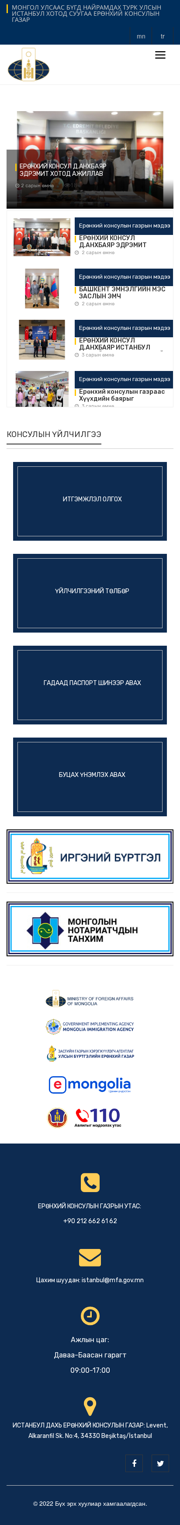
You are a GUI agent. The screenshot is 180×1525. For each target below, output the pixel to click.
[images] (42, 238)
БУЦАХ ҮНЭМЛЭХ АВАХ (92, 774)
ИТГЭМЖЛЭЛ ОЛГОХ (92, 499)
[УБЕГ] (90, 855)
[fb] (134, 1463)
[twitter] (160, 1463)
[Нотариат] (90, 927)
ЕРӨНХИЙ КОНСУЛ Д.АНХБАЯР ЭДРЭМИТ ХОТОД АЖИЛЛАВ (63, 170)
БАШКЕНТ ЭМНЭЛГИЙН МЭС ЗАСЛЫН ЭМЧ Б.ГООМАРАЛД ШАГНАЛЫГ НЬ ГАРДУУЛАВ (122, 293)
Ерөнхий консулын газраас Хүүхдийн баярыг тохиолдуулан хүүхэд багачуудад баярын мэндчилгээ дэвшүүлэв (122, 395)
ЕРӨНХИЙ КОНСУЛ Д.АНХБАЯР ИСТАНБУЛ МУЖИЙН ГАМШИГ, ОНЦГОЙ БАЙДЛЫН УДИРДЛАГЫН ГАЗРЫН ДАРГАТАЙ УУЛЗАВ (122, 344)
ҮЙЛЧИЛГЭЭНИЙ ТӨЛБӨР (92, 591)
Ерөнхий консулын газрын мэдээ (124, 225)
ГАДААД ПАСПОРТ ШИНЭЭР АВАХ (92, 682)
